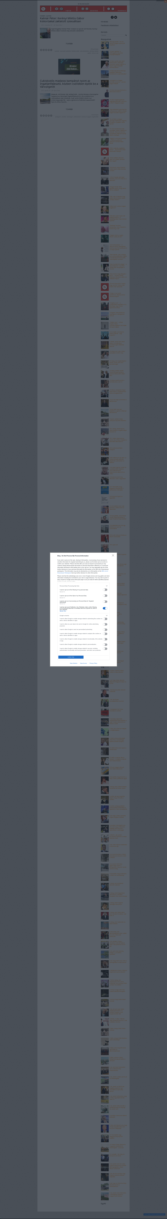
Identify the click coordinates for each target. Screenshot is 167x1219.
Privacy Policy (93, 663)
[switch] (105, 590)
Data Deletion (73, 663)
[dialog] (83, 609)
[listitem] (83, 586)
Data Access (83, 663)
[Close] (113, 556)
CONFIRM (71, 657)
